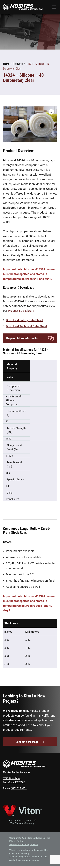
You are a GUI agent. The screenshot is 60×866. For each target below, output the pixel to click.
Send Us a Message (27, 742)
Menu (54, 7)
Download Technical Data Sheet (26, 326)
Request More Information (22, 338)
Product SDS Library (21, 310)
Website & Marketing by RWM (23, 844)
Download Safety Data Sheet (24, 320)
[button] (51, 112)
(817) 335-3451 (19, 788)
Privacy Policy (16, 841)
